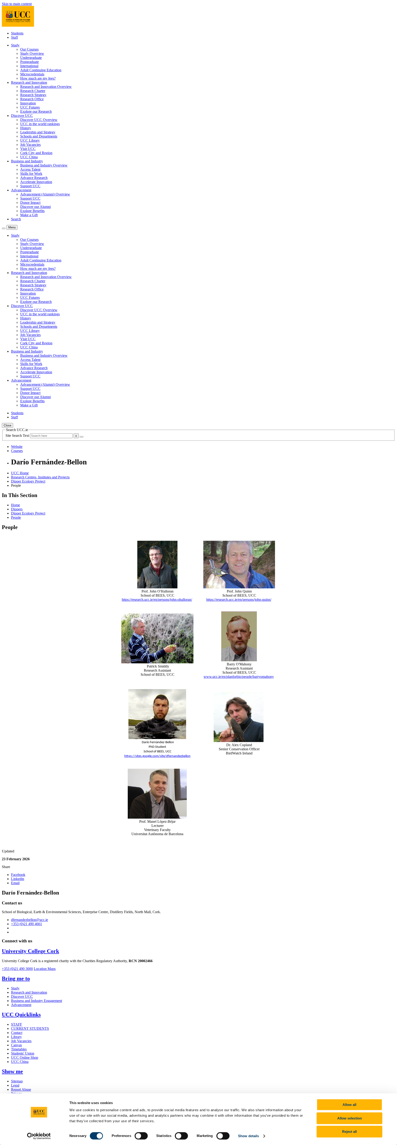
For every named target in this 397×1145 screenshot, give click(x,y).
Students (17, 33)
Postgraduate (29, 62)
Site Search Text (18, 435)
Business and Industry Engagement (36, 1001)
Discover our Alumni (35, 207)
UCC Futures (30, 107)
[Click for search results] (81, 436)
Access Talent (30, 169)
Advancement (21, 1005)
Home (15, 505)
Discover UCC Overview (38, 120)
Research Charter (32, 91)
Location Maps (45, 969)
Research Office (32, 99)
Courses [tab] (17, 451)
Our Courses (29, 49)
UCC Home (20, 473)
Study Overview (32, 53)
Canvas (16, 1045)
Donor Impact (30, 202)
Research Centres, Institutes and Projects (40, 477)
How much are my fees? (38, 78)
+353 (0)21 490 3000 (17, 969)
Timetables (19, 1049)
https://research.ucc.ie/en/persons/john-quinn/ (238, 599)
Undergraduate (31, 58)
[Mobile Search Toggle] (4, 228)
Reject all (349, 1131)
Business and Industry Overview (44, 165)
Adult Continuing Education (40, 70)
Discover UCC (22, 996)
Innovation (28, 103)
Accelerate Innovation (36, 182)
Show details (248, 1136)
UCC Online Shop (24, 1057)
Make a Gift (29, 215)
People (16, 517)
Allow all (349, 1105)
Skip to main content (17, 4)
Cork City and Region (36, 153)
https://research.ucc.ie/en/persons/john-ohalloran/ (157, 599)
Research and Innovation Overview (46, 87)
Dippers (17, 509)
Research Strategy (33, 95)
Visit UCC (28, 149)
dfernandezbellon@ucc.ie (29, 920)
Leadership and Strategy (37, 132)
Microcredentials (32, 74)
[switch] (141, 1135)
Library (16, 1037)
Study (15, 988)
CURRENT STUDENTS (30, 1028)
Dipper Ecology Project (28, 481)
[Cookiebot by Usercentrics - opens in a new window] (39, 1136)
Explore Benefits (32, 211)
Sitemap (17, 1081)
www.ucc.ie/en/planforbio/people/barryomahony (239, 677)
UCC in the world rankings (40, 124)
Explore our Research (36, 111)
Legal (15, 1085)
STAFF (16, 1024)
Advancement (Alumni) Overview (45, 194)
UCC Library (30, 140)
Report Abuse (21, 1089)
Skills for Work (31, 173)
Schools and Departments (38, 136)
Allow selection (349, 1118)
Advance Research (34, 178)
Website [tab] (17, 447)
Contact (16, 1033)
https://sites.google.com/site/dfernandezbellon (157, 756)
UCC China (29, 157)
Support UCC (30, 186)
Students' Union (22, 1053)
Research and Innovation (29, 992)
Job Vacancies (30, 145)
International (29, 66)
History (25, 128)
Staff (14, 37)
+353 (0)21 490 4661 (26, 924)
